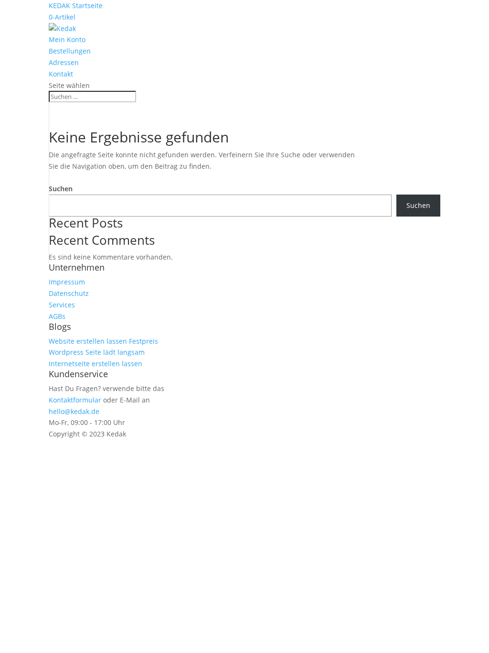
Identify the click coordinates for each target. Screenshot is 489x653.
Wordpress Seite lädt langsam (97, 352)
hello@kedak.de (74, 411)
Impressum (67, 281)
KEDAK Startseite (76, 5)
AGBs (57, 316)
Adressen (64, 62)
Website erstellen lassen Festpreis (103, 341)
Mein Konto (67, 39)
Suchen (61, 188)
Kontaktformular (75, 399)
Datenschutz (69, 293)
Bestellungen (70, 50)
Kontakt (61, 73)
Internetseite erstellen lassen (95, 363)
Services (62, 304)
